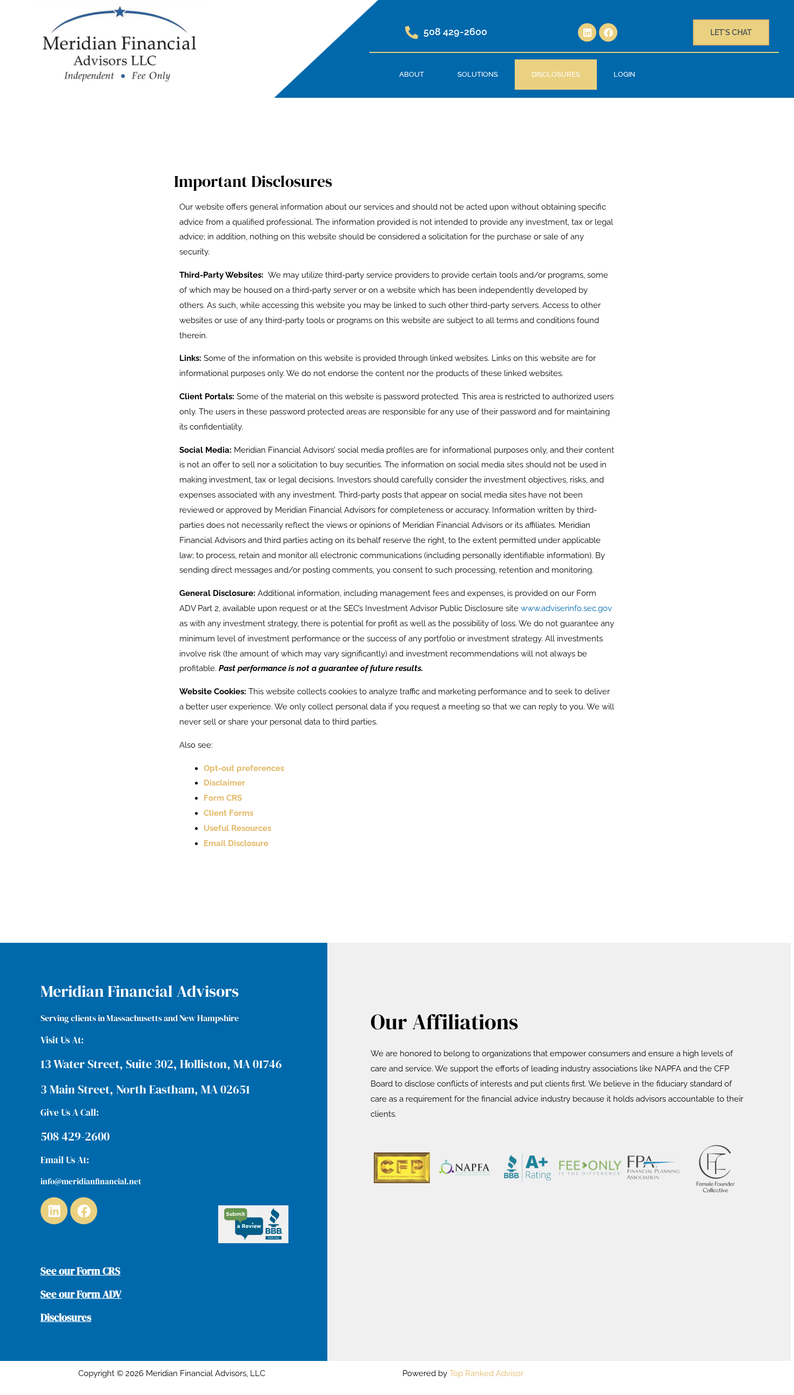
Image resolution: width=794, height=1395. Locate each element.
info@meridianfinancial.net (91, 1181)
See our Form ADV (81, 1294)
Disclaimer (224, 783)
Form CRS (223, 798)
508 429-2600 (455, 31)
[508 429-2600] (411, 32)
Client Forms (228, 813)
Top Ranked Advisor (486, 1373)
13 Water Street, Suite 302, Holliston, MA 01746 (161, 1064)
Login (624, 74)
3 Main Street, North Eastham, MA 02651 (145, 1089)
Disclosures (555, 74)
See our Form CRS (80, 1271)
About (411, 74)
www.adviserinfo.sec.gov (566, 608)
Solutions (477, 74)
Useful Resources (237, 828)
